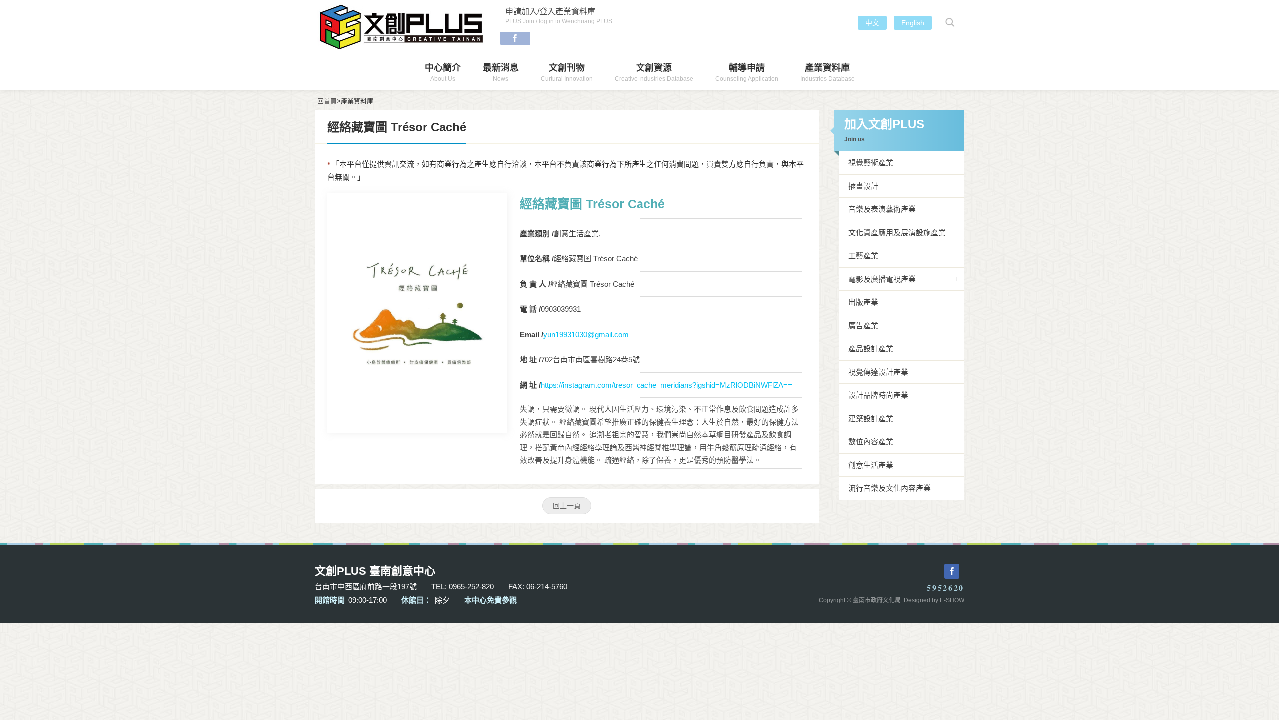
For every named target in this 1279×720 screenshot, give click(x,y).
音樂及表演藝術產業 (882, 209)
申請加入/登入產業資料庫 (558, 16)
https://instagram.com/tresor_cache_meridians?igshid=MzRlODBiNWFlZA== (666, 385)
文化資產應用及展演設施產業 (897, 232)
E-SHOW (952, 600)
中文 (872, 23)
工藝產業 (863, 256)
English (912, 23)
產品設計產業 (870, 348)
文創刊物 (567, 72)
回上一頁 (567, 506)
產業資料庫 (827, 72)
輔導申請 (746, 72)
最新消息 (501, 72)
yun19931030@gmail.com (586, 334)
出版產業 (863, 302)
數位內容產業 (870, 442)
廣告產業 (863, 326)
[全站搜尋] (948, 23)
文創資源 (654, 72)
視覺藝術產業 (870, 162)
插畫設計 (863, 186)
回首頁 (327, 101)
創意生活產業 (870, 465)
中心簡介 (443, 72)
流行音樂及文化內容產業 (889, 488)
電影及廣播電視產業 (882, 279)
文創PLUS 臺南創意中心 (402, 27)
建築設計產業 (870, 418)
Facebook (515, 38)
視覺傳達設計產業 (878, 372)
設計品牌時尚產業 (878, 395)
